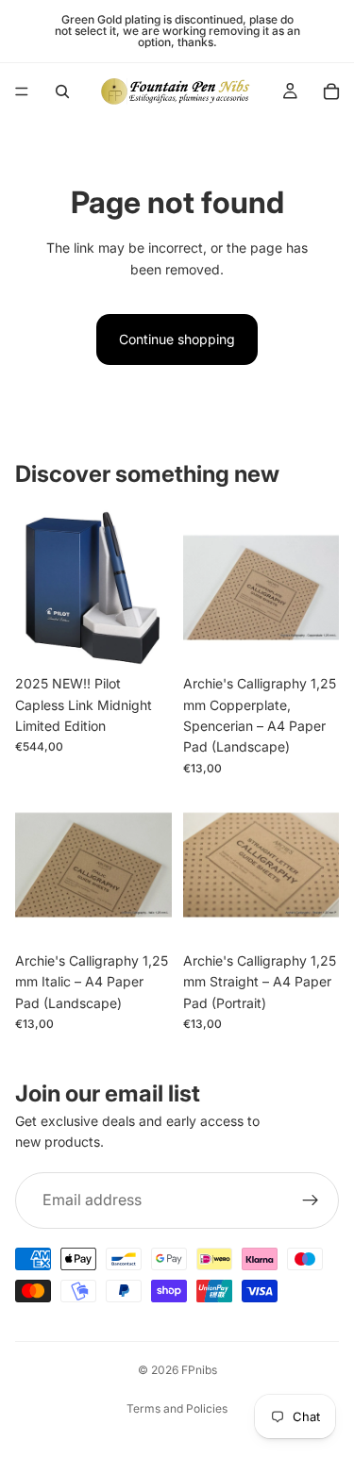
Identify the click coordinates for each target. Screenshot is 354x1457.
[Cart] (331, 91)
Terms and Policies (177, 1408)
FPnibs (199, 1370)
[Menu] (21, 91)
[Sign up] (310, 1200)
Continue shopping (177, 339)
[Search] (62, 91)
